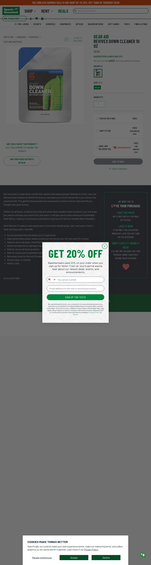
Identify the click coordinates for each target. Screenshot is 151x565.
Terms (75, 314)
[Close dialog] (104, 246)
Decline (106, 557)
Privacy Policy (94, 312)
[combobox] (51, 279)
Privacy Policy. (91, 549)
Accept (74, 557)
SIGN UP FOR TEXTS (75, 297)
